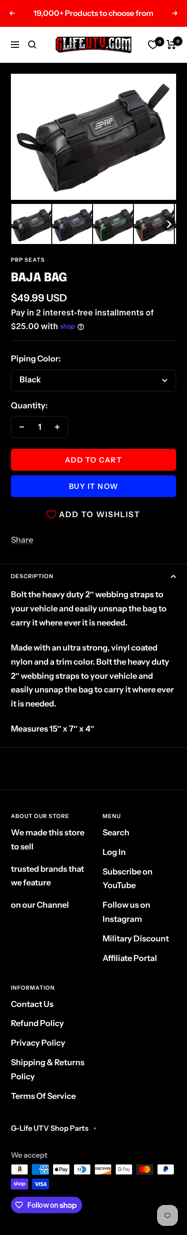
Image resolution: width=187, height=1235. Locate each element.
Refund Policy (37, 1023)
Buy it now (93, 486)
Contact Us (32, 1004)
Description (32, 576)
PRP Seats (28, 259)
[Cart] (171, 44)
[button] (31, 223)
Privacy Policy (38, 1043)
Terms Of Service (43, 1096)
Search (116, 833)
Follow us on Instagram (126, 912)
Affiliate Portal (130, 958)
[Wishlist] (152, 44)
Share (22, 540)
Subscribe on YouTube (128, 879)
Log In (114, 852)
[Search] (32, 45)
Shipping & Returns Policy (47, 1069)
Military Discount (136, 939)
